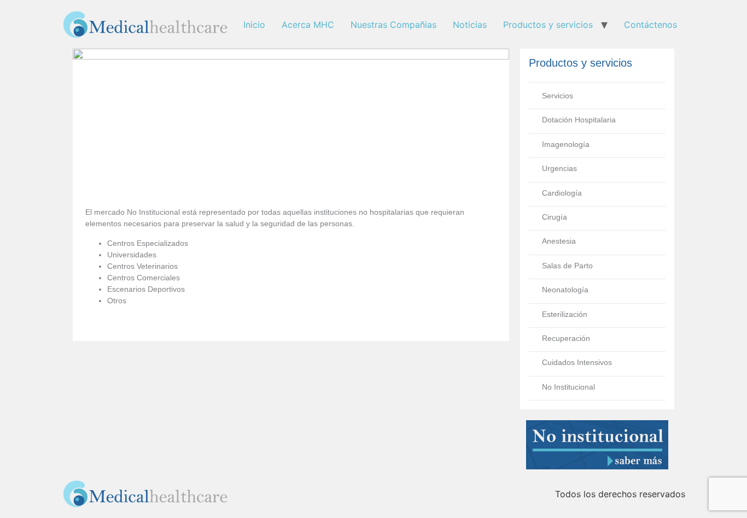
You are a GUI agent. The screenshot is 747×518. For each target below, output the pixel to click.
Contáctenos (650, 24)
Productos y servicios (548, 24)
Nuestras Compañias (393, 24)
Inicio (254, 24)
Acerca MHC (308, 24)
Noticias (470, 24)
